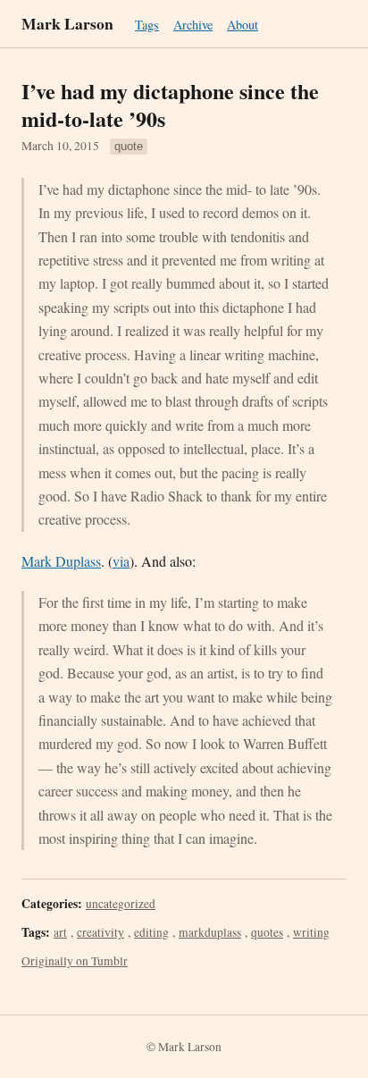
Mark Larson (67, 23)
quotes (267, 932)
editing (151, 932)
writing (311, 932)
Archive (193, 24)
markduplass (210, 932)
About (242, 24)
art (60, 932)
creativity (100, 932)
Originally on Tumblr (74, 961)
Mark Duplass (61, 561)
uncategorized (120, 904)
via (121, 561)
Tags (147, 24)
